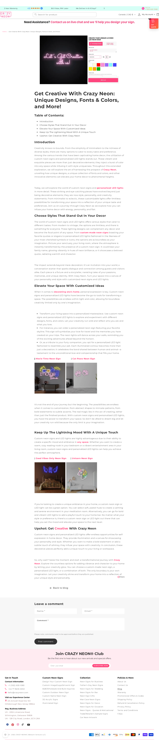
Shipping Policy (125, 699)
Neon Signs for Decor (90, 703)
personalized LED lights (110, 188)
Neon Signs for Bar (89, 692)
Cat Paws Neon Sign (83, 359)
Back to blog (60, 588)
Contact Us (123, 685)
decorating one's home (67, 292)
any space (82, 442)
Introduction (46, 121)
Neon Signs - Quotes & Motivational (96, 710)
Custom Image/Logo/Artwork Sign (58, 685)
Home (4, 31)
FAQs (120, 714)
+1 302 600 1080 (152, 8)
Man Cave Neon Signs (90, 699)
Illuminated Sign (50, 703)
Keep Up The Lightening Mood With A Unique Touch (68, 132)
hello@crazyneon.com (18, 692)
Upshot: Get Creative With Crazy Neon (60, 136)
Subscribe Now (101, 666)
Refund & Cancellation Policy (131, 703)
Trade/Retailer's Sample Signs (94, 714)
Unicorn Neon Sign (82, 458)
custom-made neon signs (94, 232)
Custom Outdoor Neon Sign (55, 692)
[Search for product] (35, 14)
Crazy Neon (109, 170)
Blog (120, 689)
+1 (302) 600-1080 (16, 685)
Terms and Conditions (128, 710)
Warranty (122, 692)
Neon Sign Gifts (87, 696)
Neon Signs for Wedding (91, 689)
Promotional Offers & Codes (131, 696)
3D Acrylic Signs (50, 699)
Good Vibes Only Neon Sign (51, 458)
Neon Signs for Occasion (91, 707)
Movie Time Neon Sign (48, 359)
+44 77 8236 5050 (16, 689)
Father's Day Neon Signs (91, 685)
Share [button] (122, 577)
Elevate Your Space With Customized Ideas (62, 128)
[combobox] (64, 14)
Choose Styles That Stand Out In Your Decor (63, 125)
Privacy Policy (124, 707)
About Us (122, 681)
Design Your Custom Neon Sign (57, 681)
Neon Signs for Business (91, 681)
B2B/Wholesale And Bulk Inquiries (58, 689)
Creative (61, 528)
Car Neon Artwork (88, 717)
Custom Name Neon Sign (54, 696)
